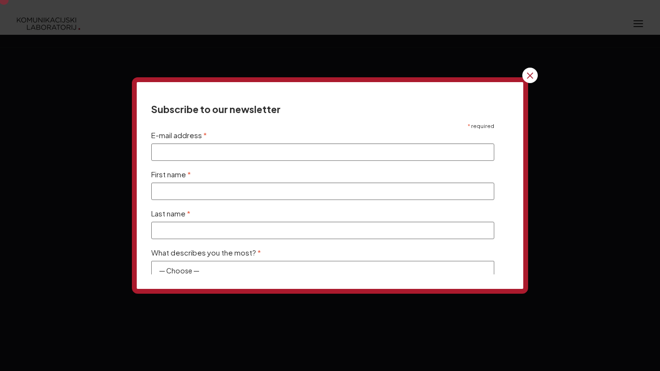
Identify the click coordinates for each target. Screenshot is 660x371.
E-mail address (179, 135)
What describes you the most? (206, 252)
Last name (170, 213)
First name (171, 174)
